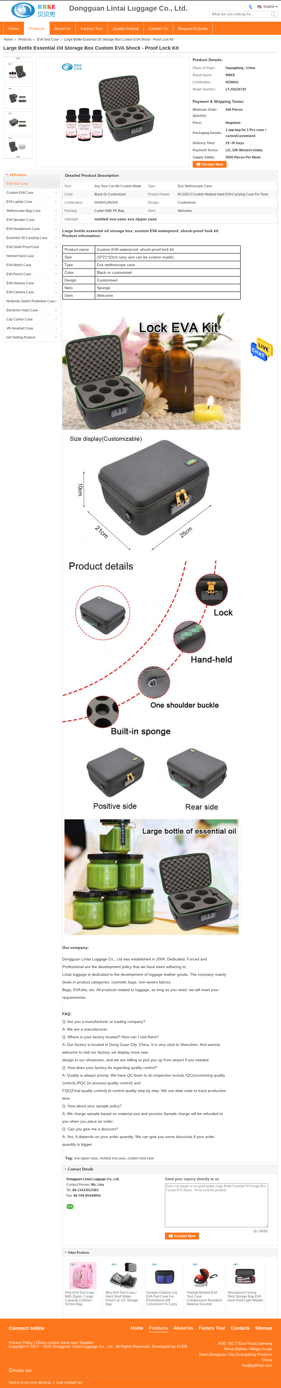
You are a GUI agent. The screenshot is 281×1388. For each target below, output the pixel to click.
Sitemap (263, 1328)
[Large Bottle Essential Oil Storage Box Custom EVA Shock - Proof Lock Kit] (18, 73)
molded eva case (112, 1158)
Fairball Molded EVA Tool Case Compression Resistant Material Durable (204, 1298)
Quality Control (126, 28)
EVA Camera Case (20, 292)
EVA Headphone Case (23, 229)
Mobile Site (22, 1370)
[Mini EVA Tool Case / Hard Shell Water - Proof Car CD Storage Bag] (123, 1275)
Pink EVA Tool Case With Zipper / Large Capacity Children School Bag (79, 1298)
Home (14, 28)
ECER (182, 1346)
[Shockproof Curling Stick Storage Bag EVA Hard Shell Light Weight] (245, 1275)
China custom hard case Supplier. (65, 1342)
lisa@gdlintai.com (257, 1365)
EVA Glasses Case (20, 283)
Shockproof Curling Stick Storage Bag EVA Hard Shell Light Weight (245, 1296)
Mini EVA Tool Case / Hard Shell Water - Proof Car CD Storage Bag (122, 1298)
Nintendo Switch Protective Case (30, 301)
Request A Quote (192, 28)
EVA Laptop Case (19, 202)
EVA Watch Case (18, 265)
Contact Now (212, 164)
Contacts (240, 1328)
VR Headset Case (19, 328)
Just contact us (69, 1382)
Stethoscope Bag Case (23, 211)
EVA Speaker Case (20, 220)
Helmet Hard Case (20, 256)
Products (36, 28)
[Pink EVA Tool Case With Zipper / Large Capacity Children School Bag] (83, 1275)
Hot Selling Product (20, 337)
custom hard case (141, 1158)
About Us (63, 28)
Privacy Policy (21, 1342)
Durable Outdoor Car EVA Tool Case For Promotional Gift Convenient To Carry (162, 1298)
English (269, 6)
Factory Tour (92, 28)
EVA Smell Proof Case (22, 247)
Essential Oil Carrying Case (26, 238)
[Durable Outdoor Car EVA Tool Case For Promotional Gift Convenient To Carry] (164, 1275)
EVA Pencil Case (18, 274)
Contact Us (158, 28)
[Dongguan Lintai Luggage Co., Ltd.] (33, 10)
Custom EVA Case (19, 193)
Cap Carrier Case (19, 319)
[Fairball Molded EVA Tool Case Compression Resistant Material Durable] (205, 1275)
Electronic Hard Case (22, 310)
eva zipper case (86, 1158)
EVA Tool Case (48, 39)
